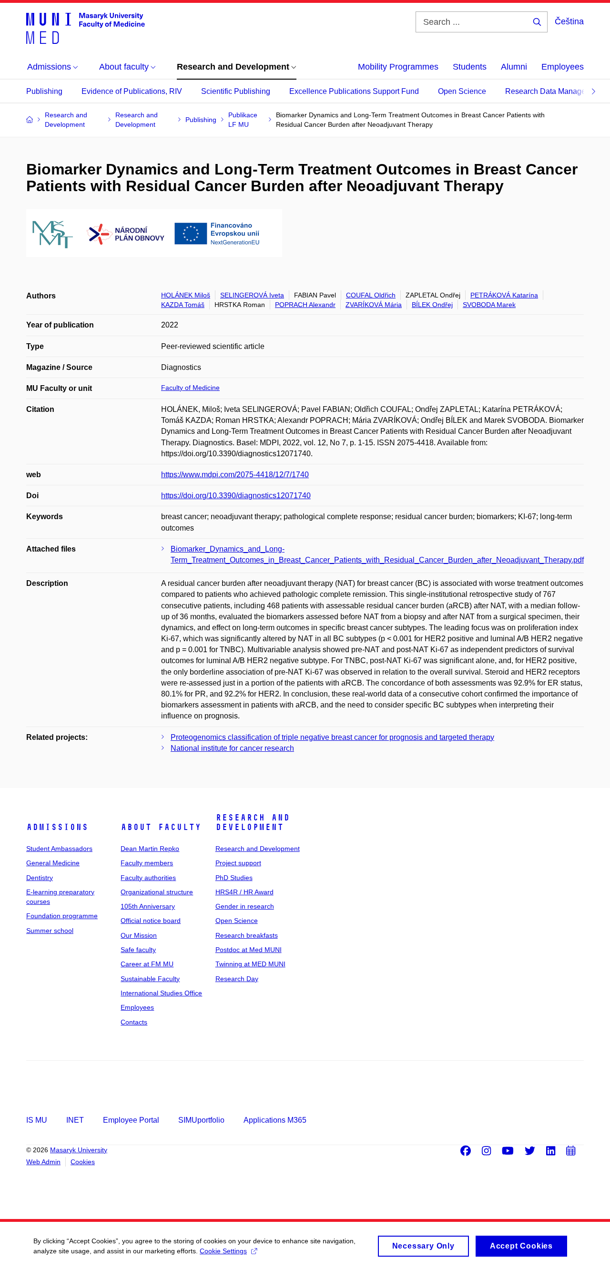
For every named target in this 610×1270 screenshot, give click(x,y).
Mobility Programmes (398, 67)
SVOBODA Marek (489, 304)
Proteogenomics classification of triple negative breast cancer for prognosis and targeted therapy (332, 737)
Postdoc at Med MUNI (248, 949)
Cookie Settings (223, 1251)
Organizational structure (157, 892)
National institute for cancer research (232, 748)
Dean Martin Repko (150, 848)
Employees (562, 67)
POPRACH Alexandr (305, 304)
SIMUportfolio (201, 1120)
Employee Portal (131, 1120)
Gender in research (244, 906)
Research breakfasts (246, 935)
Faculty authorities (148, 877)
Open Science (462, 91)
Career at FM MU (147, 964)
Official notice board (151, 920)
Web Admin (43, 1162)
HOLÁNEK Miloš (185, 295)
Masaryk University (78, 1150)
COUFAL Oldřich (371, 295)
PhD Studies (234, 877)
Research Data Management (553, 91)
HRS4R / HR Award (244, 892)
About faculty (161, 827)
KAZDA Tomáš (182, 304)
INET (75, 1120)
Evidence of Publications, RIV (131, 91)
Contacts (134, 1022)
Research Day (236, 979)
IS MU (36, 1120)
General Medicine (53, 863)
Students (470, 67)
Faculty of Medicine (190, 387)
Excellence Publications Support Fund (354, 91)
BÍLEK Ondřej (432, 304)
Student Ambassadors (59, 848)
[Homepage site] (85, 27)
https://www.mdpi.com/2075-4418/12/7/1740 (235, 475)
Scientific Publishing (235, 91)
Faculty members (147, 863)
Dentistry (39, 877)
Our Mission (139, 935)
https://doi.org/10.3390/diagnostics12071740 (236, 496)
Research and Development (252, 822)
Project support (238, 863)
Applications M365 (275, 1120)
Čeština (569, 21)
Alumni (514, 67)
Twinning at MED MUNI (250, 964)
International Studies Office (161, 993)
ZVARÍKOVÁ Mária (374, 304)
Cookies (83, 1162)
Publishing (44, 91)
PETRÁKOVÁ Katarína (504, 295)
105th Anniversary (148, 906)
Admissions (57, 827)
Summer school (49, 930)
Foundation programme (62, 916)
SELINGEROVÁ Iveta (252, 295)
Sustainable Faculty (150, 979)
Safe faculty (138, 949)
